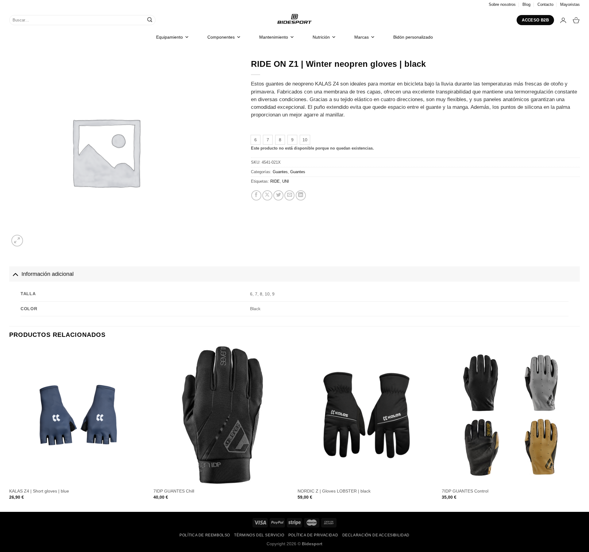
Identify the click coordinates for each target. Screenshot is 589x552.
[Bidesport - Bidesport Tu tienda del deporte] (294, 20)
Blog (526, 4)
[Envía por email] (289, 195)
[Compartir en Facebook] (256, 195)
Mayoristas (570, 4)
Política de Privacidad (313, 535)
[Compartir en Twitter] (278, 195)
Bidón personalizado (413, 37)
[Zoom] (17, 241)
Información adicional (47, 274)
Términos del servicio (259, 535)
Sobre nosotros (502, 4)
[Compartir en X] (267, 195)
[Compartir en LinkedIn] (301, 195)
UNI (285, 181)
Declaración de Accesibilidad (376, 535)
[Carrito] (576, 20)
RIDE (275, 181)
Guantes (280, 171)
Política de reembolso (204, 535)
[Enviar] (149, 20)
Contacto (545, 4)
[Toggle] (15, 273)
